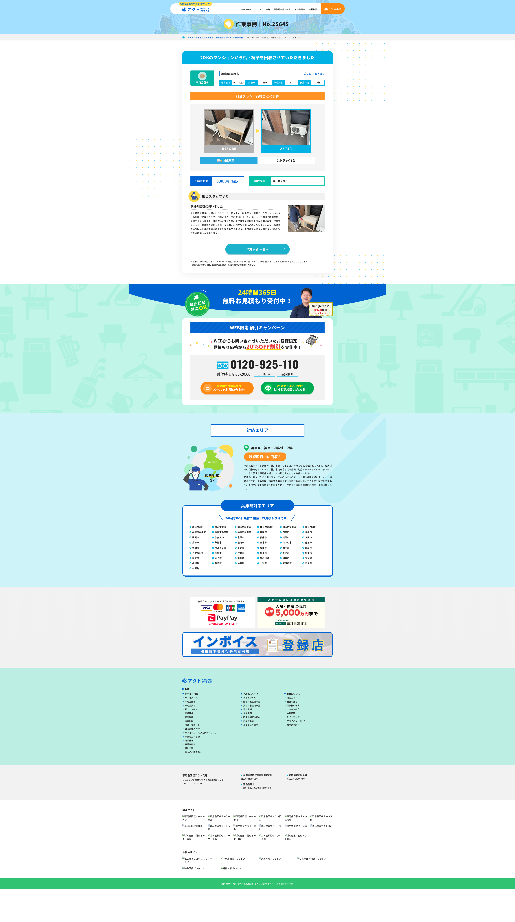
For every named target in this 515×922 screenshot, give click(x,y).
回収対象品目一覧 (282, 9)
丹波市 (308, 542)
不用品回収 (190, 701)
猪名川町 (264, 558)
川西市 (286, 537)
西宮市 (286, 532)
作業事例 (247, 713)
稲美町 (286, 558)
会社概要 (313, 9)
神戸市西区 (198, 527)
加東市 (263, 552)
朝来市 (195, 558)
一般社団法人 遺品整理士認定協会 (256, 788)
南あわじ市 (220, 547)
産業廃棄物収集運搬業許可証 (258, 775)
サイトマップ (293, 717)
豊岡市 (241, 542)
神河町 (195, 568)
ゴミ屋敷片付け (192, 728)
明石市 (195, 537)
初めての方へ (249, 697)
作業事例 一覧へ (257, 249)
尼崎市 (308, 532)
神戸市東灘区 (267, 527)
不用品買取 (300, 9)
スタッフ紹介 (293, 709)
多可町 (308, 558)
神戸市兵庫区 (221, 532)
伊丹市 (263, 537)
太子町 (218, 558)
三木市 (263, 542)
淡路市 (308, 547)
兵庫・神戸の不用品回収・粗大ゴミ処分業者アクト (254, 883)
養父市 (286, 552)
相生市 (308, 552)
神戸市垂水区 (244, 527)
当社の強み (292, 701)
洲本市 (286, 547)
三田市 (308, 537)
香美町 (218, 563)
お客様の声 (248, 721)
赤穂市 (195, 547)
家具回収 (189, 717)
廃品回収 (189, 713)
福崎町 (195, 563)
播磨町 (241, 558)
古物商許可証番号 (298, 775)
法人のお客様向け (193, 752)
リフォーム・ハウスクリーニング (201, 732)
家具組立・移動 (192, 736)
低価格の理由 (293, 705)
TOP (187, 689)
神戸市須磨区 (289, 527)
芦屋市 (218, 542)
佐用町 (241, 563)
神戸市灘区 (311, 527)
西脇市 (218, 552)
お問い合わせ (293, 724)
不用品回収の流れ (251, 717)
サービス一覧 (263, 9)
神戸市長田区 (244, 532)
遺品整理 (189, 740)
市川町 (308, 563)
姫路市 (263, 532)
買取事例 (247, 709)
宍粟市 (241, 552)
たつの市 (287, 542)
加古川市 (219, 537)
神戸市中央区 (199, 532)
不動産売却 (190, 744)
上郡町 (263, 563)
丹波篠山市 (198, 552)
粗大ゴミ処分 (191, 709)
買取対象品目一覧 (251, 705)
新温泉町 (287, 563)
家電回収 (189, 721)
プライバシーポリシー (297, 721)
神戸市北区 (220, 527)
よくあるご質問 (250, 724)
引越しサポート (192, 724)
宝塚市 (241, 537)
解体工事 (189, 748)
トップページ (247, 9)
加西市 (263, 547)
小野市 (241, 547)
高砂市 (195, 542)
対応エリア (292, 697)
